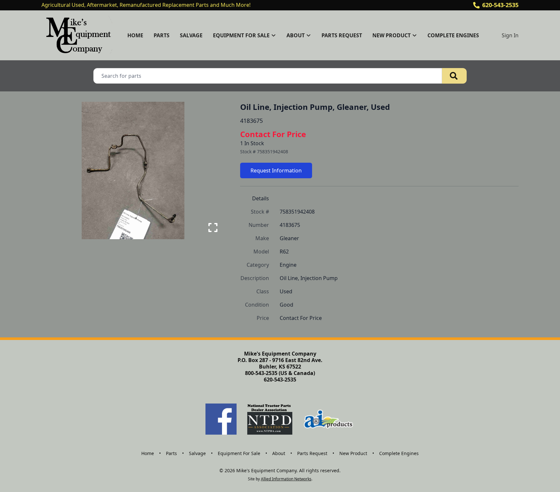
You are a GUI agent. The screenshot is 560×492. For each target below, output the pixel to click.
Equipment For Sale (239, 453)
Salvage (191, 35)
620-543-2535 (500, 5)
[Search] (454, 76)
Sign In (510, 35)
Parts (161, 35)
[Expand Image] (212, 227)
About (278, 453)
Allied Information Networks (286, 479)
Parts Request (341, 35)
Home (135, 35)
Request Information (276, 170)
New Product (353, 453)
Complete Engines (453, 35)
